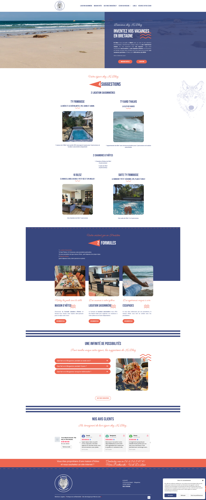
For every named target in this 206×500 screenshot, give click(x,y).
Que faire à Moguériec (103, 398)
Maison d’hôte (98, 6)
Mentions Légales (60, 497)
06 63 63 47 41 (134, 461)
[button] (203, 480)
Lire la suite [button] (85, 449)
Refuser (183, 495)
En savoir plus (60, 321)
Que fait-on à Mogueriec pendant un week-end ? (74, 361)
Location (141, 62)
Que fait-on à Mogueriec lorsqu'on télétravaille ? (74, 372)
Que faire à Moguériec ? (110, 6)
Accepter (170, 495)
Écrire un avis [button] (66, 447)
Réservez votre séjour (144, 6)
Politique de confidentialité (73, 497)
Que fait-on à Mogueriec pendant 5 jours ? (72, 366)
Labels (135, 6)
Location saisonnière (86, 6)
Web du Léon (97, 497)
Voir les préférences (197, 495)
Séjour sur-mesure (124, 6)
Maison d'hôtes (125, 62)
